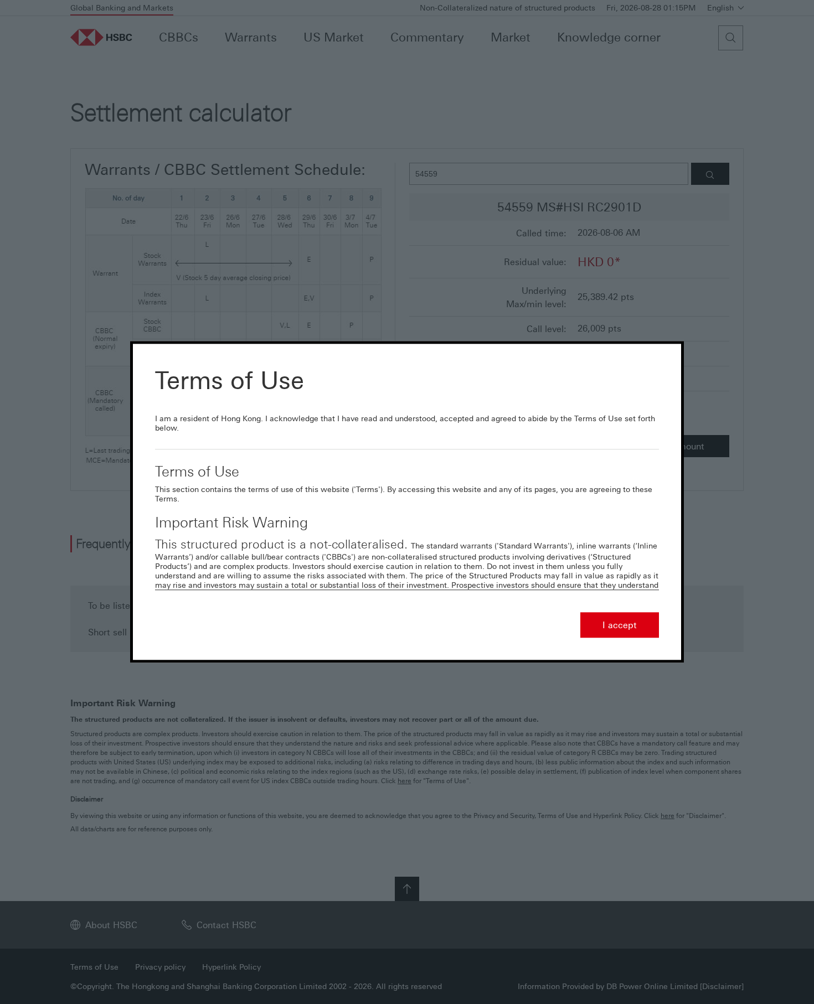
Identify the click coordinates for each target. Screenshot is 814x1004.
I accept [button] (619, 625)
